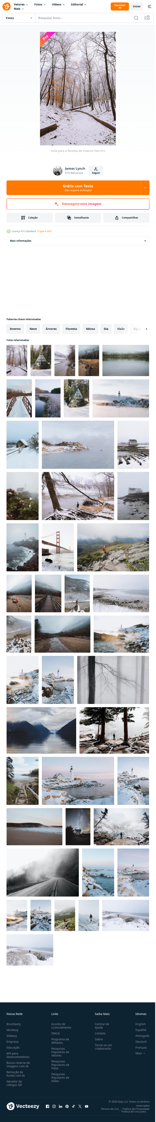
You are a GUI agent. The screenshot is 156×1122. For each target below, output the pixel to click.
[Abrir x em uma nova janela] (80, 1106)
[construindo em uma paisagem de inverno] (22, 445)
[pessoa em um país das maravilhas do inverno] (114, 730)
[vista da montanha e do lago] (41, 730)
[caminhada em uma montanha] (113, 547)
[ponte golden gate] (58, 547)
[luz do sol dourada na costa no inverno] (22, 680)
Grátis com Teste (78, 187)
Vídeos (56, 4)
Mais (17, 9)
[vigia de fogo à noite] (78, 826)
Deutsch (138, 1042)
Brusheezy (13, 1024)
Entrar (137, 6)
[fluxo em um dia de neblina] (62, 634)
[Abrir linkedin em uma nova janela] (60, 1106)
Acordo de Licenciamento (60, 1025)
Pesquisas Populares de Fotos (59, 1064)
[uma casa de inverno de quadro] (40, 360)
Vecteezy (12, 1030)
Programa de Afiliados (59, 1041)
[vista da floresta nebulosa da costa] (88, 360)
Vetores (19, 4)
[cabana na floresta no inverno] (76, 398)
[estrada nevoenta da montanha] (42, 872)
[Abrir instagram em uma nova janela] (54, 1106)
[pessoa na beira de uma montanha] (88, 915)
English (137, 1024)
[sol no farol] (16, 915)
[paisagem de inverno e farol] (58, 680)
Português (139, 1036)
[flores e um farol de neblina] (22, 496)
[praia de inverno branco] (121, 593)
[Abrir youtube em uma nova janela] (86, 1106)
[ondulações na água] (125, 360)
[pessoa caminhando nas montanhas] (64, 915)
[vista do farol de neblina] (22, 547)
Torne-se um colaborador (101, 1046)
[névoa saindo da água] (34, 826)
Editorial (77, 4)
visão (121, 329)
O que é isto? (44, 231)
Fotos (38, 4)
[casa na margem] (133, 496)
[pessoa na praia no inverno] (125, 915)
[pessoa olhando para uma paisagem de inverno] (121, 826)
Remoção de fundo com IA (15, 1073)
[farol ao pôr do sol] (133, 872)
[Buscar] (136, 17)
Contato (98, 1033)
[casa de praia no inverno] (133, 445)
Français (138, 1047)
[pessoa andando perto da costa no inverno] (78, 496)
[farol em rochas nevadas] (120, 398)
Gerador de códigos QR (14, 1083)
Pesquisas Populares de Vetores (59, 1052)
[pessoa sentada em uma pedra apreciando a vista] (19, 593)
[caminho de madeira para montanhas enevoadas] (48, 593)
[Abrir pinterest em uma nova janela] (67, 1106)
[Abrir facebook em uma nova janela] (47, 1106)
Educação (13, 1047)
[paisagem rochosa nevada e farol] (40, 915)
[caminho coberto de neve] (19, 398)
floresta (71, 329)
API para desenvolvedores (17, 1055)
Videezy (11, 1036)
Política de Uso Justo (130, 1111)
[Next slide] (139, 329)
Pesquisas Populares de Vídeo (59, 1077)
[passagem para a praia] (22, 781)
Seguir (96, 173)
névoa (90, 329)
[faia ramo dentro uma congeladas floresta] (113, 680)
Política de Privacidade (132, 1109)
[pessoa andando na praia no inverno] (29, 949)
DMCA (55, 1033)
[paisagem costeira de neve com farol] (78, 781)
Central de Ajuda (100, 1025)
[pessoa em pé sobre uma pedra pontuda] (77, 593)
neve (33, 329)
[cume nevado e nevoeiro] (78, 445)
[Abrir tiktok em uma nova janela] (73, 1106)
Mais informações (20, 240)
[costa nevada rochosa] (98, 872)
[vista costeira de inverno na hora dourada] (121, 634)
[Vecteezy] (6, 6)
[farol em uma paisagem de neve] (133, 781)
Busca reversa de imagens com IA (18, 1064)
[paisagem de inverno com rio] (64, 360)
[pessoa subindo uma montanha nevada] (18, 634)
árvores (51, 329)
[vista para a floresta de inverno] (16, 360)
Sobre (97, 1039)
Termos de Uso (107, 1109)
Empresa (12, 1042)
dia (106, 329)
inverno (15, 329)
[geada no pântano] (48, 398)
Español (137, 1030)
